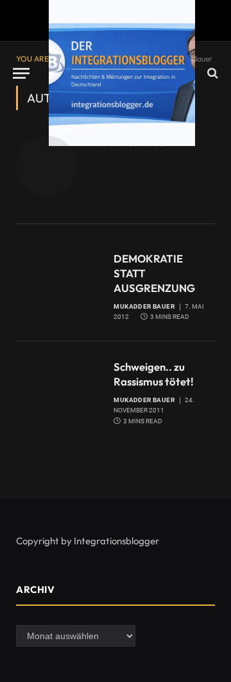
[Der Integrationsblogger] (122, 73)
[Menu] (21, 73)
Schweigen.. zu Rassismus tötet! (154, 374)
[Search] (211, 73)
